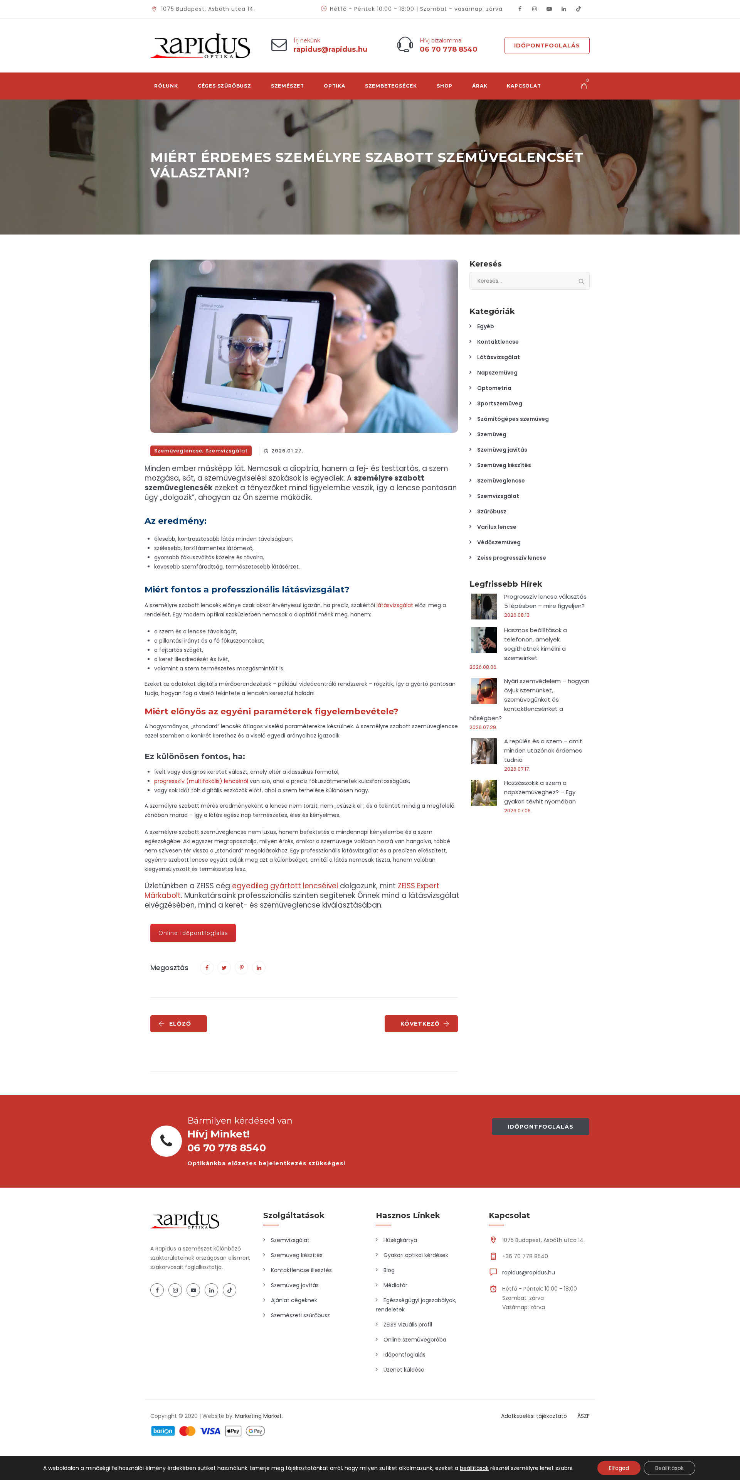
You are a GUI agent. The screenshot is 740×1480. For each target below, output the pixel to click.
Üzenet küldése (403, 1370)
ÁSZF (583, 1416)
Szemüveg (491, 434)
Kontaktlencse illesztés (301, 1270)
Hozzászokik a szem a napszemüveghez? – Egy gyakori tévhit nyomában (540, 792)
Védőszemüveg (499, 542)
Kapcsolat (524, 86)
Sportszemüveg (499, 403)
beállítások (474, 1468)
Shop (444, 86)
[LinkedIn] (564, 9)
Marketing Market (258, 1416)
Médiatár (395, 1285)
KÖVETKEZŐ (420, 1023)
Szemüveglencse (178, 450)
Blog (389, 1270)
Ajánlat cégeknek (294, 1300)
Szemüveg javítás (502, 450)
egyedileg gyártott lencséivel (285, 886)
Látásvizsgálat (498, 357)
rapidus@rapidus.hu (528, 1272)
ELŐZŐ (180, 1023)
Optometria (494, 388)
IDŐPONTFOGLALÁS (541, 1126)
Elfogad (619, 1468)
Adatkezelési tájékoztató (534, 1416)
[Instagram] (535, 9)
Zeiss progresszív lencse (511, 558)
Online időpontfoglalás (193, 933)
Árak (479, 86)
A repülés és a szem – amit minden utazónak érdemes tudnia (543, 750)
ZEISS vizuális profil (407, 1324)
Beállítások (669, 1468)
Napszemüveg (497, 372)
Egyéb (485, 326)
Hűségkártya (400, 1240)
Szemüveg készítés (504, 465)
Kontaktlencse (498, 342)
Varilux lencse (496, 527)
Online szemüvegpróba (414, 1339)
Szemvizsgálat (226, 450)
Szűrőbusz (491, 511)
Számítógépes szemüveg (513, 419)
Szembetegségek (391, 86)
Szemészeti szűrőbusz (300, 1315)
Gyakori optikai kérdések (415, 1255)
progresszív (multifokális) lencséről (201, 781)
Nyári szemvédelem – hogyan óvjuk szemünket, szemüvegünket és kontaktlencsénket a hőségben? (529, 699)
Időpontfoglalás (547, 45)
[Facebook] (520, 9)
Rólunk (166, 86)
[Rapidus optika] (200, 46)
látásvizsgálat (395, 605)
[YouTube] (549, 9)
